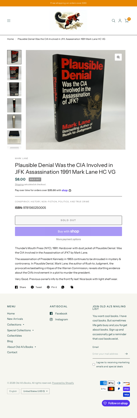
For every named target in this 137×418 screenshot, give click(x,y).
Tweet (38, 287)
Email (96, 347)
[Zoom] (118, 57)
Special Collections (19, 330)
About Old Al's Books (20, 347)
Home (10, 38)
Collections (14, 324)
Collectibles (14, 335)
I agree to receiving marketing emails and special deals (113, 364)
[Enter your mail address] (126, 354)
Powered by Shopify (63, 382)
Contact (12, 352)
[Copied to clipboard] (72, 287)
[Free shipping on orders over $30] (68, 3)
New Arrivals (15, 319)
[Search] (113, 20)
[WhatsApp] (63, 287)
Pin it (54, 287)
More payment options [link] (68, 239)
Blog (10, 341)
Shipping (19, 184)
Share (23, 287)
